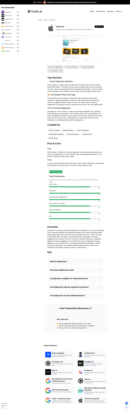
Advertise (4, 405)
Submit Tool (4, 403)
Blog (2, 408)
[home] (35, 11)
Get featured (100, 11)
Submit (92, 11)
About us (119, 11)
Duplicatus (52, 20)
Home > (46, 20)
